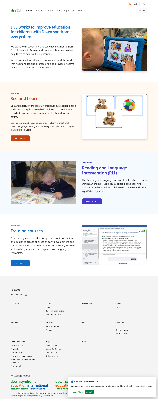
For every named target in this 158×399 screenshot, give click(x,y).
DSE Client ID (51, 345)
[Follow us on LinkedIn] (26, 294)
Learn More (78, 392)
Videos (48, 307)
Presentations (86, 303)
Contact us (15, 303)
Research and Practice (55, 311)
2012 (117, 307)
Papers (118, 303)
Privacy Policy (16, 349)
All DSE (140, 10)
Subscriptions (51, 352)
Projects (49, 330)
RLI (116, 326)
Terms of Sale (48, 396)
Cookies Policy (17, 345)
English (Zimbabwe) (21, 376)
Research (40, 10)
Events (83, 341)
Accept (89, 392)
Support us (69, 10)
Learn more (19, 138)
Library (48, 303)
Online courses (121, 330)
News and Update (53, 314)
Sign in (135, 4)
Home (29, 10)
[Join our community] (17, 294)
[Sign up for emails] (13, 294)
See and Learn (121, 333)
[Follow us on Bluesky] (21, 294)
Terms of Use (16, 352)
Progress (14, 322)
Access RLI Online (53, 349)
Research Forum (52, 326)
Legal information (18, 341)
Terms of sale (16, 366)
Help (47, 341)
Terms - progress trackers (21, 356)
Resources (53, 10)
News (80, 10)
